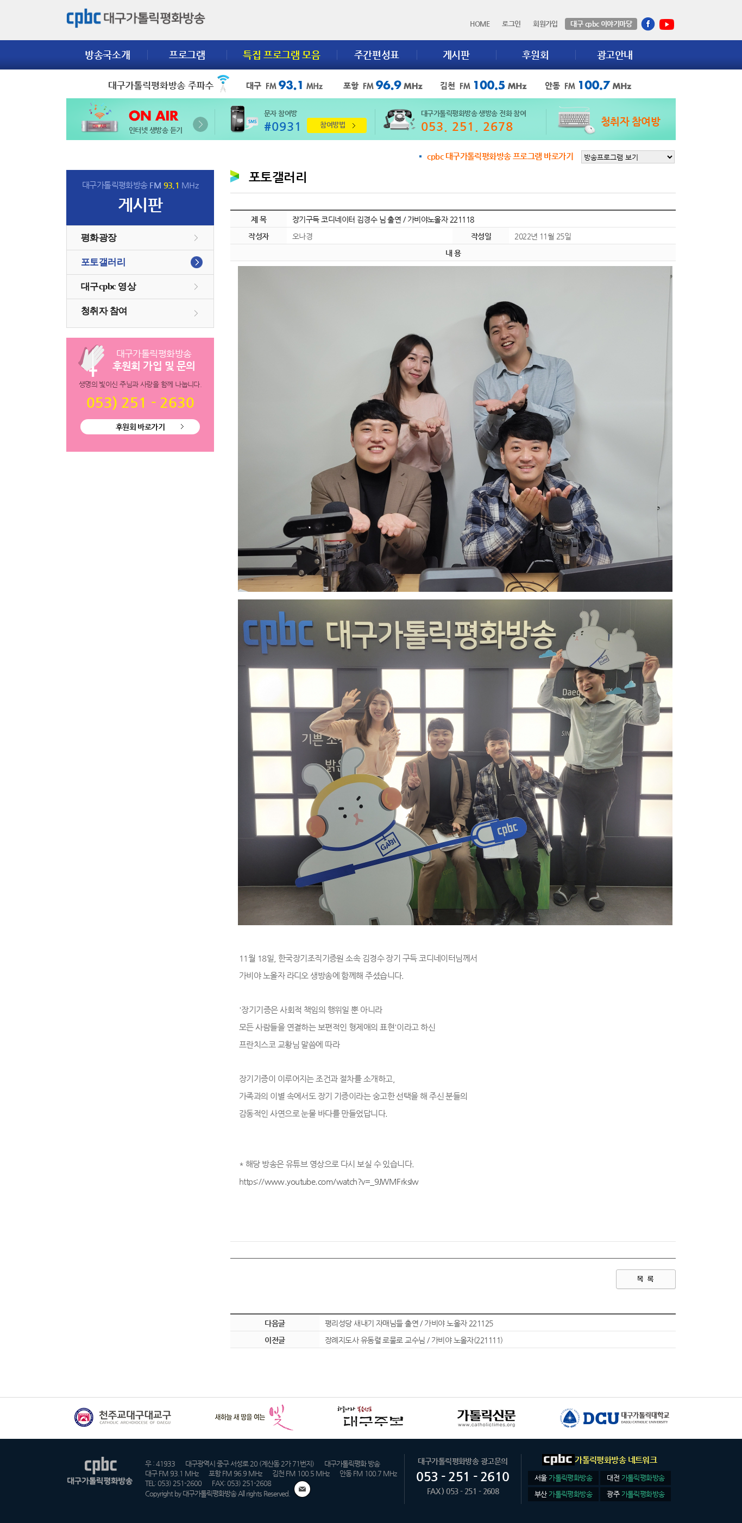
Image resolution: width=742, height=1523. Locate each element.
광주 (635, 1494)
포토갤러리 (103, 262)
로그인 (511, 24)
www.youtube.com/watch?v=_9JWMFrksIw (342, 1181)
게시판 (456, 54)
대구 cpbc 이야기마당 (601, 24)
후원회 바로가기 (140, 426)
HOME (480, 24)
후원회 (535, 54)
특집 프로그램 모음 (281, 54)
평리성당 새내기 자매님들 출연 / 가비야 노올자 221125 (409, 1323)
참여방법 (332, 125)
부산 (563, 1494)
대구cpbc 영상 (108, 286)
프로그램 (187, 54)
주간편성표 (376, 54)
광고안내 (615, 54)
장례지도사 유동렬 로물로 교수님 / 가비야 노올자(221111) (413, 1340)
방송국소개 (107, 54)
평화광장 (99, 237)
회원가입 (545, 24)
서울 (563, 1478)
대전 (635, 1478)
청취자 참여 (104, 311)
